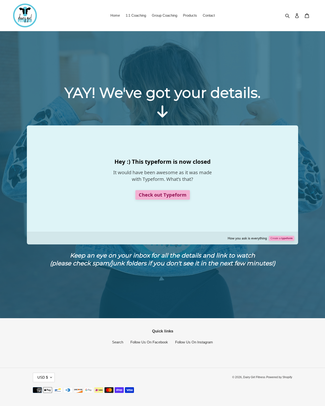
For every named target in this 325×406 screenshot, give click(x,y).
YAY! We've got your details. (162, 92)
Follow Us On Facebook (149, 342)
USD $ (42, 377)
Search (117, 342)
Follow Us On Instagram (194, 342)
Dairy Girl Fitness (254, 377)
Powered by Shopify (279, 377)
